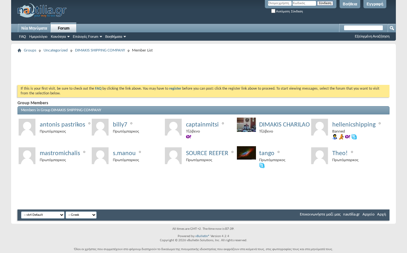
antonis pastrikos (62, 125)
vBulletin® (202, 236)
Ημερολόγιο (38, 36)
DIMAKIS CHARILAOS (286, 125)
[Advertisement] (133, 69)
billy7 (120, 125)
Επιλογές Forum (85, 36)
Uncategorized (56, 50)
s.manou (124, 153)
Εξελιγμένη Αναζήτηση (372, 36)
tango (266, 153)
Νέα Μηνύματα (34, 28)
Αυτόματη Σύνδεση (289, 11)
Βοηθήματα (113, 36)
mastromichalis (60, 153)
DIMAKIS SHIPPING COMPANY (100, 50)
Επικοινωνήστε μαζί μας (320, 214)
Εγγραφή (375, 4)
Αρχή (381, 214)
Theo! (340, 153)
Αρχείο (368, 214)
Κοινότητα (58, 36)
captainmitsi (202, 125)
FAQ (22, 36)
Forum (64, 28)
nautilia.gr (351, 214)
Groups (30, 50)
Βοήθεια (350, 4)
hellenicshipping (354, 125)
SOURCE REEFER (207, 153)
